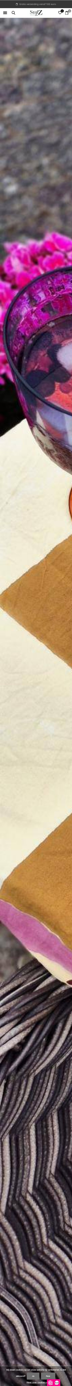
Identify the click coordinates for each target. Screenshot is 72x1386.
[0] (66, 13)
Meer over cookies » (37, 1382)
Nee (48, 1376)
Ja (33, 1376)
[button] (5, 13)
